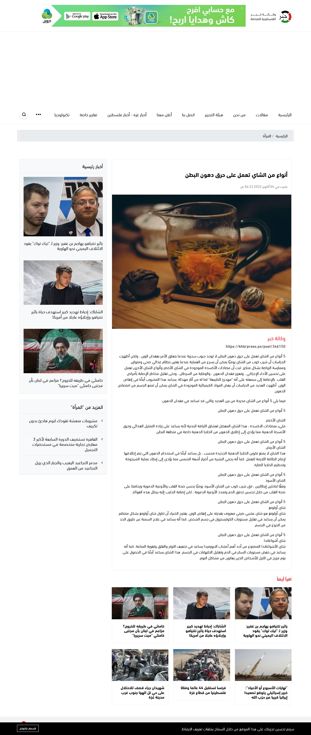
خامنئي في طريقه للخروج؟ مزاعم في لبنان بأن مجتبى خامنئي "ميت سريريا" (143, 630)
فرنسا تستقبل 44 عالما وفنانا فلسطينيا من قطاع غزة (203, 689)
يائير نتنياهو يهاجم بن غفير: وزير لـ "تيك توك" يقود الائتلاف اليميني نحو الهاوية (265, 630)
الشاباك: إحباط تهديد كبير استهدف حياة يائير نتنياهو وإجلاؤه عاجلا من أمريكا (206, 630)
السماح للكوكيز (28, 728)
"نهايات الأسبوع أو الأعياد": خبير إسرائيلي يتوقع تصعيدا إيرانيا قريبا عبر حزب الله (265, 692)
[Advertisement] (155, 68)
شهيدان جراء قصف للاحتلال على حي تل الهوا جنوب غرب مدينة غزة (142, 692)
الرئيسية (282, 135)
